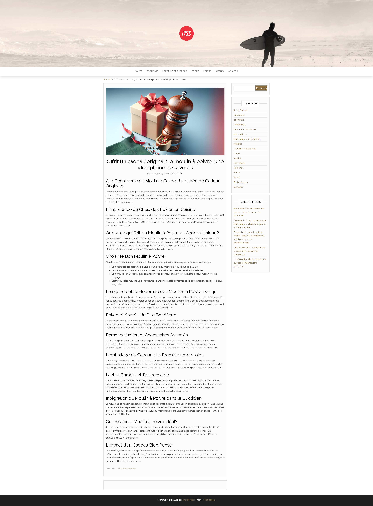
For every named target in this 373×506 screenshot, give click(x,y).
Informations (240, 134)
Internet (238, 144)
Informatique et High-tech (247, 139)
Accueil (107, 79)
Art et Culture (240, 110)
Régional (238, 168)
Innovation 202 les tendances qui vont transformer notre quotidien (249, 212)
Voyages (233, 71)
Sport (195, 71)
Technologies (241, 182)
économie (152, 71)
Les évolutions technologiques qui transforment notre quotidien (250, 263)
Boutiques (239, 115)
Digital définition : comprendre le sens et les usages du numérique (249, 251)
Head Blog (209, 500)
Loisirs (207, 71)
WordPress (188, 500)
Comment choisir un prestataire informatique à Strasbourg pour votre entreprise (250, 224)
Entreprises (239, 124)
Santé (138, 71)
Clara (179, 173)
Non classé (239, 163)
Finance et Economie (245, 129)
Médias (220, 71)
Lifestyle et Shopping (175, 71)
